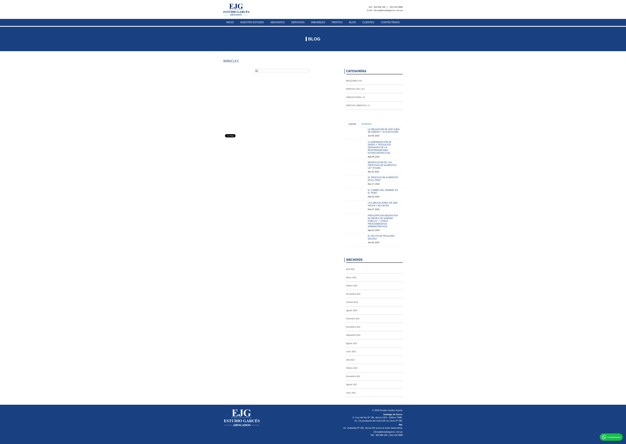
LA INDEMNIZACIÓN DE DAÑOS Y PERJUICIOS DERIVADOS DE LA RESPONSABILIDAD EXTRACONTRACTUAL (379, 147)
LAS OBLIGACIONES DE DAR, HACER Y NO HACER (383, 204)
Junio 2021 (351, 392)
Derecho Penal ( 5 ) (355, 97)
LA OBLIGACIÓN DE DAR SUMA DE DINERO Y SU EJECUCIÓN (383, 130)
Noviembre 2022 (353, 376)
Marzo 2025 (351, 277)
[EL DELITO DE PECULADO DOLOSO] (356, 239)
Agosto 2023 (351, 343)
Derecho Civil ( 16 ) (355, 89)
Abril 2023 (350, 359)
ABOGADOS (277, 22)
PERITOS (337, 22)
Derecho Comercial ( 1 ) (358, 105)
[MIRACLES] (282, 98)
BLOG (352, 22)
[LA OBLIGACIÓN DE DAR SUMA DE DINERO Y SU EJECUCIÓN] (356, 132)
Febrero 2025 (351, 285)
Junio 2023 (351, 351)
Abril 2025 (350, 269)
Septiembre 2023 (353, 335)
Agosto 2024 (351, 310)
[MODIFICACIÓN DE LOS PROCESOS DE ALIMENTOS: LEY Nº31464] (356, 165)
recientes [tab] (366, 123)
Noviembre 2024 (353, 294)
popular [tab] (352, 123)
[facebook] (396, 3)
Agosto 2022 (351, 384)
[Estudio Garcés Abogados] (236, 9)
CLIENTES (368, 22)
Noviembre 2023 (353, 327)
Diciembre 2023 (352, 318)
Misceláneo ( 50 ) (354, 80)
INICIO (230, 22)
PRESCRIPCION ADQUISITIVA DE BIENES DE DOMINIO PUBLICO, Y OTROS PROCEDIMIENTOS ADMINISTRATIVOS (383, 221)
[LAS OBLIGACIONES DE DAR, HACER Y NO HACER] (356, 206)
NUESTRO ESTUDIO (252, 22)
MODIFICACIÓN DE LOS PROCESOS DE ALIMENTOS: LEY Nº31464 (382, 165)
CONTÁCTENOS (390, 22)
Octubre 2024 (352, 302)
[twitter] (401, 3)
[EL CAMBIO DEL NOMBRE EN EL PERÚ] (356, 193)
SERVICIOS (298, 22)
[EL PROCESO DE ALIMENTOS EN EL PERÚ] (356, 180)
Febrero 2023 (351, 368)
